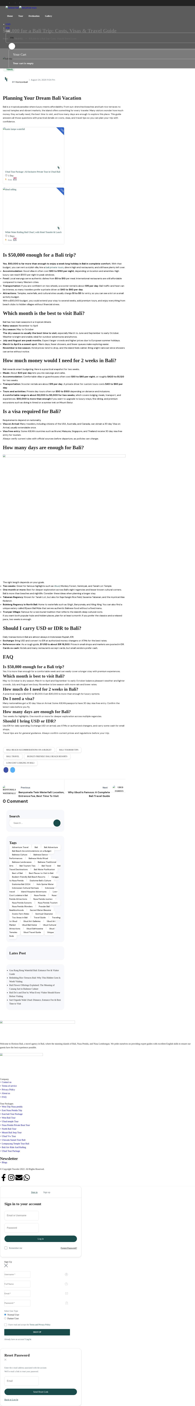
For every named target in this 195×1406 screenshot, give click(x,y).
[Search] (57, 823)
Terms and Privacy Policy (40, 1325)
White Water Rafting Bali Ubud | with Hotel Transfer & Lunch (33, 232)
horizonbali (20, 82)
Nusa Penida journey (43, 899)
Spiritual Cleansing (44, 914)
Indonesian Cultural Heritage (25, 888)
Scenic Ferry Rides (20, 914)
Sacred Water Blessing (40, 910)
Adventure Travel (20, 847)
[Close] (5, 1192)
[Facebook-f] (3, 1177)
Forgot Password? (69, 1248)
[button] (12, 46)
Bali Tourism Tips (68, 750)
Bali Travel (12, 756)
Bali (36, 847)
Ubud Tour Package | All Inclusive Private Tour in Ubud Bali (32, 172)
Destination (34, 16)
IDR (8, 28)
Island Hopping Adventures (34, 891)
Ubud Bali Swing (29, 925)
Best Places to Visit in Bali (41, 873)
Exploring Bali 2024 (21, 884)
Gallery (48, 16)
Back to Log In (11, 1399)
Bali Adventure (51, 847)
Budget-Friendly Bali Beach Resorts (47, 756)
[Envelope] (19, 1177)
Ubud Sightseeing (35, 928)
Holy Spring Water (45, 884)
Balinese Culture (19, 854)
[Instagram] (11, 1177)
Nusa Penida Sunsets (22, 902)
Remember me (15, 1248)
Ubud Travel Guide (32, 932)
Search (14, 816)
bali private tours (55, 267)
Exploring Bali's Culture (40, 880)
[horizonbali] (58, 167)
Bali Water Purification (44, 869)
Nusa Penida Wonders (22, 906)
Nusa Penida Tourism (48, 902)
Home (10, 16)
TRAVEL (9, 69)
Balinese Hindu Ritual (38, 858)
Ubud (57, 586)
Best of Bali (17, 873)
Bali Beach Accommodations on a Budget (29, 750)
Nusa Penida (40, 895)
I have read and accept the (29, 1325)
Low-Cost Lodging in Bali (20, 763)
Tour (20, 16)
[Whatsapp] (26, 1177)
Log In (28, 1339)
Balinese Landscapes (22, 862)
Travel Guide (40, 917)
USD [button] (8, 24)
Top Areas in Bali (20, 917)
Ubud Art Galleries (32, 921)
